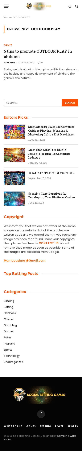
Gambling (10, 325)
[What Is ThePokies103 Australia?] (14, 178)
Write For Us (13, 426)
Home (7, 17)
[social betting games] (39, 6)
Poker (7, 337)
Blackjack (10, 313)
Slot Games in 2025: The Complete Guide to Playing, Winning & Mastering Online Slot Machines (51, 130)
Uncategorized (13, 362)
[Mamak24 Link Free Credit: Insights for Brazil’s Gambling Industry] (14, 155)
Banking (9, 301)
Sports (8, 350)
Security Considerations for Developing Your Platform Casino (51, 195)
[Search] (76, 6)
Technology (12, 356)
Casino (8, 319)
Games (9, 331)
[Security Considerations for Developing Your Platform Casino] (14, 198)
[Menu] (6, 6)
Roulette (9, 343)
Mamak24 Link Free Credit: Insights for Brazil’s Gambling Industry (49, 153)
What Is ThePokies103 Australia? (51, 173)
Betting (8, 307)
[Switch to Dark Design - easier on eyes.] (70, 6)
